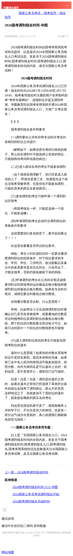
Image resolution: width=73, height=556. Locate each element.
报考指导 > (52, 13)
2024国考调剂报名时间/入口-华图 (35, 487)
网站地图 (8, 552)
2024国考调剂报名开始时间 (31, 501)
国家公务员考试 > (31, 13)
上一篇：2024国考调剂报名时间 (26, 472)
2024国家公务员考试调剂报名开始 (35, 494)
